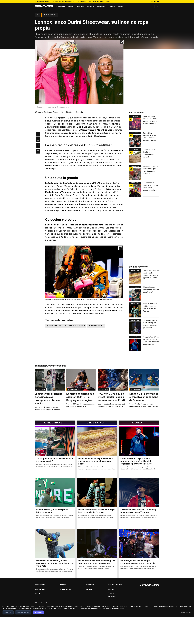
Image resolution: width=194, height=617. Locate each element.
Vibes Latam (40, 589)
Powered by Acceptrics (186, 612)
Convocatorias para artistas (101, 1)
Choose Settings (23, 612)
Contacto (111, 593)
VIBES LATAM (135, 166)
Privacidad (111, 596)
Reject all (8, 612)
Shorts (38, 594)
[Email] (38, 151)
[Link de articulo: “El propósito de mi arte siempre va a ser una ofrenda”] (144, 293)
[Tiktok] (154, 1)
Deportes (135, 133)
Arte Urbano (135, 287)
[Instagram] (158, 1)
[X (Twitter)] (38, 139)
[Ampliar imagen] (122, 42)
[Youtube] (151, 1)
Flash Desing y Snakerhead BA (64, 1)
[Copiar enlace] (38, 134)
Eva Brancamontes (43, 1)
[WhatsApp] (38, 145)
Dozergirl (83, 1)
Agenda (89, 589)
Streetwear (40, 389)
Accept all (38, 612)
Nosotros (111, 589)
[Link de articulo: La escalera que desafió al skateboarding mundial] (144, 155)
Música (135, 116)
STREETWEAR (49, 14)
